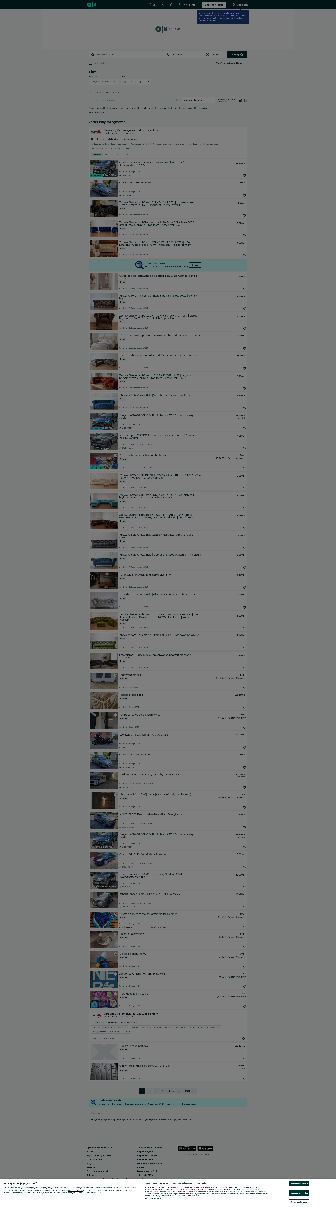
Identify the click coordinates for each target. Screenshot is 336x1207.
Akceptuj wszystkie (299, 1183)
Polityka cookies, (75, 1193)
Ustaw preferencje (299, 1202)
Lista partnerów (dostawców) (158, 1198)
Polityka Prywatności (92, 1193)
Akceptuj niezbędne (299, 1193)
